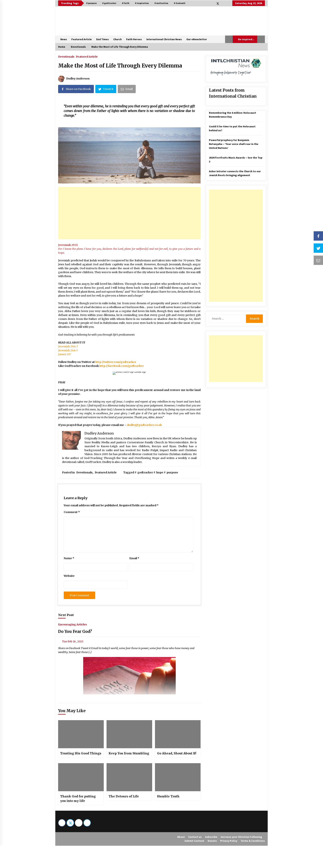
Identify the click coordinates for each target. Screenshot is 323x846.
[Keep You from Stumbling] (129, 734)
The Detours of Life (124, 796)
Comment (72, 512)
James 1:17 (64, 354)
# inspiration (142, 3)
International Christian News (164, 39)
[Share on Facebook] (318, 236)
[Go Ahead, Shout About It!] (178, 734)
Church (117, 39)
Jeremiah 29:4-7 (68, 346)
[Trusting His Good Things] (81, 734)
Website (69, 576)
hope (159, 472)
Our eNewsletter (196, 39)
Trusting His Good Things (80, 753)
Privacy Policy (228, 840)
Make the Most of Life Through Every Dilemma (120, 65)
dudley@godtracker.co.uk (144, 425)
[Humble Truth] (178, 777)
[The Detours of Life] (129, 777)
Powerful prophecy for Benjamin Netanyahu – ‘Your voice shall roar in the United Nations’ (233, 144)
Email (134, 558)
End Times (102, 39)
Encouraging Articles (72, 624)
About (181, 837)
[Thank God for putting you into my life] (81, 777)
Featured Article (81, 39)
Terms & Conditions (253, 840)
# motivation (161, 3)
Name (69, 558)
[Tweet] (318, 248)
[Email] (318, 260)
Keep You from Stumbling (129, 753)
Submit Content (194, 840)
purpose (172, 472)
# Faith (125, 3)
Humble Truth (168, 796)
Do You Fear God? (75, 631)
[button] (229, 39)
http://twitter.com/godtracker (115, 362)
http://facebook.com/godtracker (121, 366)
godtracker (145, 472)
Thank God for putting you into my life (78, 798)
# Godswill (179, 3)
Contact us (195, 837)
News (63, 39)
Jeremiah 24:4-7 (68, 350)
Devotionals (66, 56)
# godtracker (109, 3)
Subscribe (211, 837)
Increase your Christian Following (241, 837)
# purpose (91, 3)
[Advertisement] (129, 213)
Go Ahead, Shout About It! (176, 753)
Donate (212, 840)
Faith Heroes (134, 39)
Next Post (66, 615)
